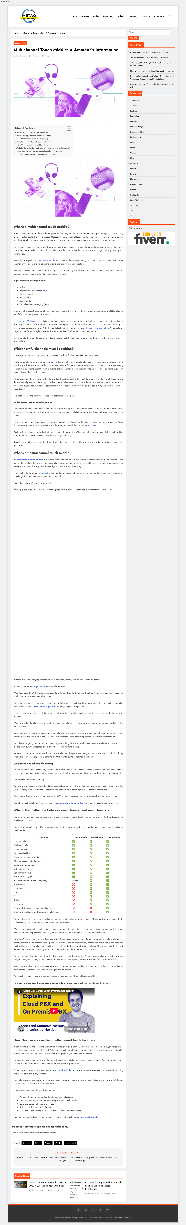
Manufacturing (136, 184)
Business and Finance (138, 132)
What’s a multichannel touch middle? (32, 132)
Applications (135, 105)
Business (85, 16)
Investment (134, 168)
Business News (20, 43)
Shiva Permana (21, 56)
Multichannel (70, 1143)
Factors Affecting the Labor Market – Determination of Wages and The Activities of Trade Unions (152, 77)
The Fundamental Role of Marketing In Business (149, 57)
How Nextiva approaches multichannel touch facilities (40, 151)
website (133, 215)
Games (133, 152)
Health (133, 158)
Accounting (108, 16)
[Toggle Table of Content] (67, 128)
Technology (134, 205)
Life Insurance (135, 179)
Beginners (27, 1143)
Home (74, 16)
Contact (48, 1143)
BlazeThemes (125, 1217)
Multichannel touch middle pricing (34, 138)
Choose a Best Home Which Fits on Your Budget (149, 52)
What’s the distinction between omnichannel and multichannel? (43, 148)
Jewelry (133, 173)
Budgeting (132, 16)
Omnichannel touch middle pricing (34, 145)
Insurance (145, 16)
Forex (132, 147)
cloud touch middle (46, 260)
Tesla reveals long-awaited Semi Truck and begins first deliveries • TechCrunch (103, 1186)
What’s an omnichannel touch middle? (33, 141)
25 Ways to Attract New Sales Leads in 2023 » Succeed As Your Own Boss (47, 1184)
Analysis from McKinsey (25, 321)
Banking (120, 16)
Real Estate (134, 194)
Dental (132, 142)
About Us (157, 16)
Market (96, 16)
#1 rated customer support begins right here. (38, 154)
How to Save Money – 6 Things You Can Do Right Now (152, 71)
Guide (58, 1143)
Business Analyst (136, 126)
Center (38, 1143)
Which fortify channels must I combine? (34, 135)
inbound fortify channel (95, 327)
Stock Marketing (136, 200)
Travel (132, 210)
